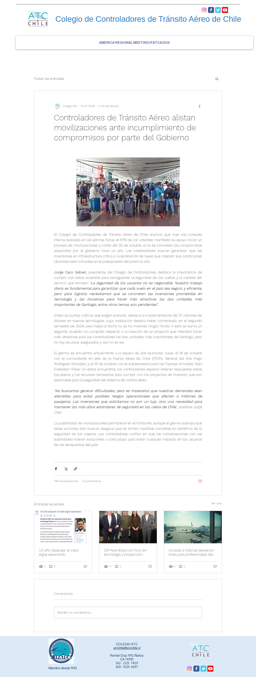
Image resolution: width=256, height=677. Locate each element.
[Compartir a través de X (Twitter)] (66, 469)
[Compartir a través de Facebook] (56, 469)
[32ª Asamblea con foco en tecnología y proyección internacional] (128, 527)
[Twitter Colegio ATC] (218, 10)
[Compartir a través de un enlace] (75, 469)
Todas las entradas (49, 78)
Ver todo (216, 503)
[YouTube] (225, 10)
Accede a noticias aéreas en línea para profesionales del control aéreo (191, 552)
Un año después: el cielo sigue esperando (59, 552)
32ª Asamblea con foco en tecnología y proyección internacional (125, 552)
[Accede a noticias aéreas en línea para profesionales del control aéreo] (193, 527)
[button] (217, 78)
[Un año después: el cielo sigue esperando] (63, 527)
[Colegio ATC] (211, 10)
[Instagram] (204, 10)
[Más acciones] (199, 106)
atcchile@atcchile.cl (126, 648)
